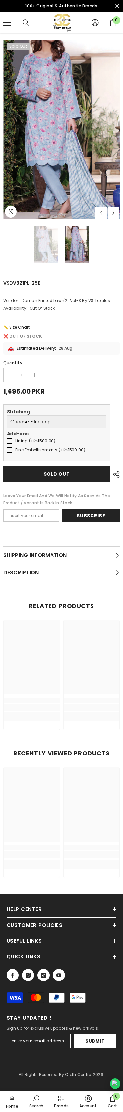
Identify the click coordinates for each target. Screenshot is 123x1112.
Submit (95, 1041)
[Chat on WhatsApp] (115, 1083)
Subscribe (91, 515)
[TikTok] (43, 975)
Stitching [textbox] (18, 411)
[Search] (26, 23)
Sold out (57, 474)
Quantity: (13, 363)
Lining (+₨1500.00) (35, 441)
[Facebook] (13, 975)
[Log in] (95, 22)
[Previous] (101, 213)
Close (117, 6)
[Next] (113, 213)
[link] (32, 707)
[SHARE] (115, 474)
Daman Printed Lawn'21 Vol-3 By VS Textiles (66, 300)
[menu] (7, 23)
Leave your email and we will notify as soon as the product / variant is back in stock (56, 499)
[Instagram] (28, 975)
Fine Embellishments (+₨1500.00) (50, 450)
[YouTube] (59, 975)
